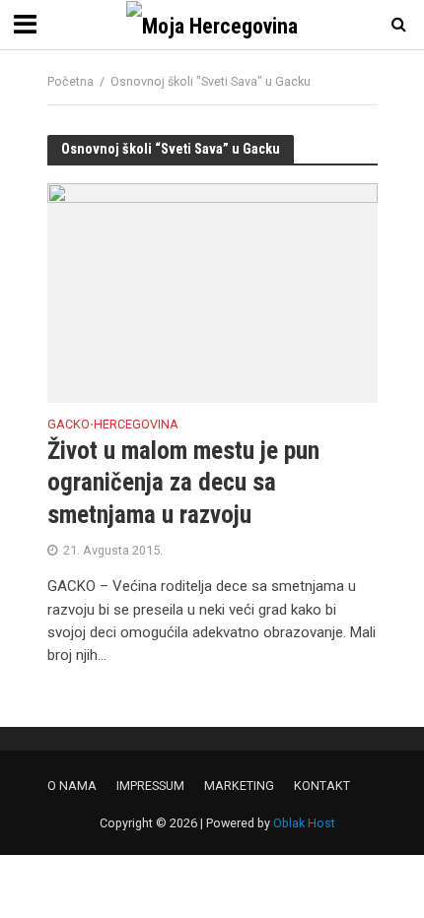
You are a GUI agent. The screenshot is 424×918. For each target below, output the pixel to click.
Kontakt (322, 785)
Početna (70, 81)
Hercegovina (136, 425)
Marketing (239, 785)
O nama (72, 785)
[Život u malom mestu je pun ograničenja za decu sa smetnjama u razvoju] (212, 291)
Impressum (150, 785)
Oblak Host (304, 823)
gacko (68, 425)
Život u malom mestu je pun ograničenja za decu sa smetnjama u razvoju (183, 482)
